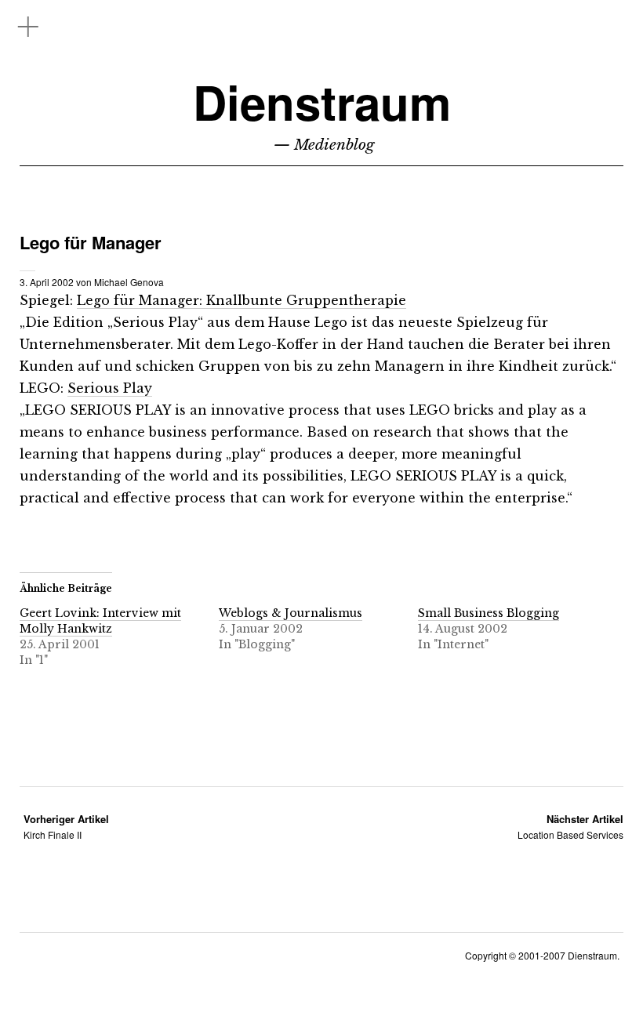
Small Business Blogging (488, 613)
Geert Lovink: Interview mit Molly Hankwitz (100, 621)
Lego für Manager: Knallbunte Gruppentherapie (241, 300)
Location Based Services (570, 826)
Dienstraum (322, 101)
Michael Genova (129, 281)
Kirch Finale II (66, 826)
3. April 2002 (47, 281)
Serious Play (109, 388)
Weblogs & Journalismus (290, 613)
